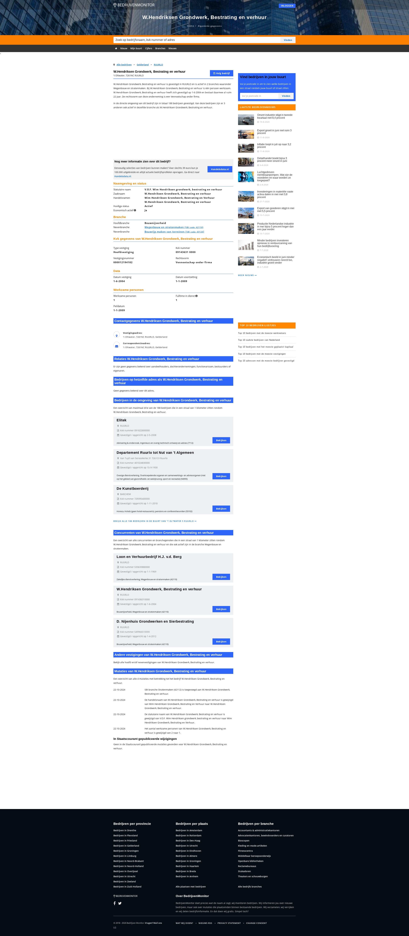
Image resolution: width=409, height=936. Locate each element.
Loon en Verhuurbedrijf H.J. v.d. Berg (149, 557)
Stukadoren (244, 871)
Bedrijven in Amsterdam (189, 830)
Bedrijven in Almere (186, 855)
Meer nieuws (246, 275)
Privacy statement (229, 923)
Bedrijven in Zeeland (124, 881)
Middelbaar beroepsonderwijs (254, 855)
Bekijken (221, 440)
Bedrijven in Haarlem (187, 866)
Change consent (256, 923)
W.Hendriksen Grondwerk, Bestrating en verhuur (159, 589)
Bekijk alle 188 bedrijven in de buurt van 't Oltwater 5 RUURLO (153, 521)
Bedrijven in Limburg (124, 855)
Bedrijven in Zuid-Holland (127, 886)
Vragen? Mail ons (153, 922)
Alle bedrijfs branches (250, 886)
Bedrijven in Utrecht (124, 876)
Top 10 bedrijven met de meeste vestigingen (262, 354)
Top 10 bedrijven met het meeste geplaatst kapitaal (265, 347)
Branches (160, 48)
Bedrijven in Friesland (125, 840)
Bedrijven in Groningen (126, 850)
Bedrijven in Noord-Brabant (128, 861)
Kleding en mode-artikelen (252, 845)
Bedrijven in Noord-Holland (128, 866)
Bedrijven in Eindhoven (188, 850)
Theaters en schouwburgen (253, 876)
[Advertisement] (173, 135)
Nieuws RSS (205, 923)
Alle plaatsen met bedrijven (191, 886)
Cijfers (148, 48)
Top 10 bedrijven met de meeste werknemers (262, 333)
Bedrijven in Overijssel (125, 871)
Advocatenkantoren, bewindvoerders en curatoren (266, 835)
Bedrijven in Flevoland (125, 835)
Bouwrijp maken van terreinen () (174, 231)
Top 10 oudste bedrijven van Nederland (259, 340)
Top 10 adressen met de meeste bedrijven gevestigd (266, 361)
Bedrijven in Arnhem (187, 876)
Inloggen (287, 6)
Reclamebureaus (247, 866)
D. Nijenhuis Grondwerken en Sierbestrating (155, 621)
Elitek (122, 420)
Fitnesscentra (245, 850)
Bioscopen (243, 840)
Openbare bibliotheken (250, 861)
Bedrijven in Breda (186, 871)
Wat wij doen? (184, 923)
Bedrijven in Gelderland (126, 845)
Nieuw (123, 48)
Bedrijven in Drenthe (124, 830)
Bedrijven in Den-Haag (188, 840)
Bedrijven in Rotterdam (188, 835)
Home (190, 25)
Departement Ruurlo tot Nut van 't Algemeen (155, 453)
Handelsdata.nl (122, 176)
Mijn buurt (136, 48)
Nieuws (173, 48)
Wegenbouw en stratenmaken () (174, 227)
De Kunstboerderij (133, 489)
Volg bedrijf (222, 73)
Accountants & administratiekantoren (258, 830)
